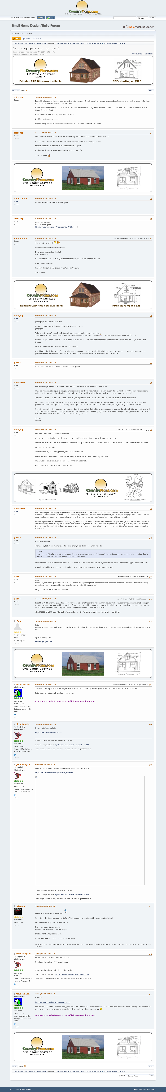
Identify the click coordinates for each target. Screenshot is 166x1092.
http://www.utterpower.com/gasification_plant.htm (54, 773)
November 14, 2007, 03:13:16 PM (45, 238)
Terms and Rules (143, 1089)
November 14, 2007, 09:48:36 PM (45, 537)
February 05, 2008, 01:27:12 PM (45, 953)
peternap (20, 906)
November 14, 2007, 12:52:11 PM (45, 133)
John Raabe (61, 43)
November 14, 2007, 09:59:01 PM (45, 599)
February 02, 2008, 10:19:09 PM (45, 764)
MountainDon (80, 43)
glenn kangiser (70, 43)
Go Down (15, 90)
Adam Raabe (96, 43)
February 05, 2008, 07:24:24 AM (45, 906)
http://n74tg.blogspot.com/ (44, 642)
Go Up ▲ (153, 1089)
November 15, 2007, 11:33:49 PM (45, 724)
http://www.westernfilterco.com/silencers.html (52, 1002)
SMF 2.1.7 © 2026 (15, 1089)
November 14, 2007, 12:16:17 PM (45, 97)
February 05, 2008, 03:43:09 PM (45, 994)
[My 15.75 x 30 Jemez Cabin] (15, 714)
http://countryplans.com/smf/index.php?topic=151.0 (72, 745)
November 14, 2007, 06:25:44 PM (45, 362)
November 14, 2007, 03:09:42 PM (45, 218)
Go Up (14, 1066)
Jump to (121, 1076)
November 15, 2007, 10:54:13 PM (45, 684)
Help (135, 1089)
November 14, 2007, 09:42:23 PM (45, 508)
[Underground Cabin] (15, 754)
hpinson (88, 43)
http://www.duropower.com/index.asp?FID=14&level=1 (56, 227)
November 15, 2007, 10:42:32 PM (45, 621)
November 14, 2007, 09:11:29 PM (45, 382)
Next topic (149, 54)
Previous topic (137, 54)
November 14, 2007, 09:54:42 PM (45, 576)
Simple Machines (26, 1089)
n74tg (19, 621)
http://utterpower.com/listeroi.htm (48, 733)
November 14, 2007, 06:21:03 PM (45, 315)
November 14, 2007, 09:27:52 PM (45, 430)
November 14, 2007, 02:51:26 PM (45, 198)
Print (151, 90)
